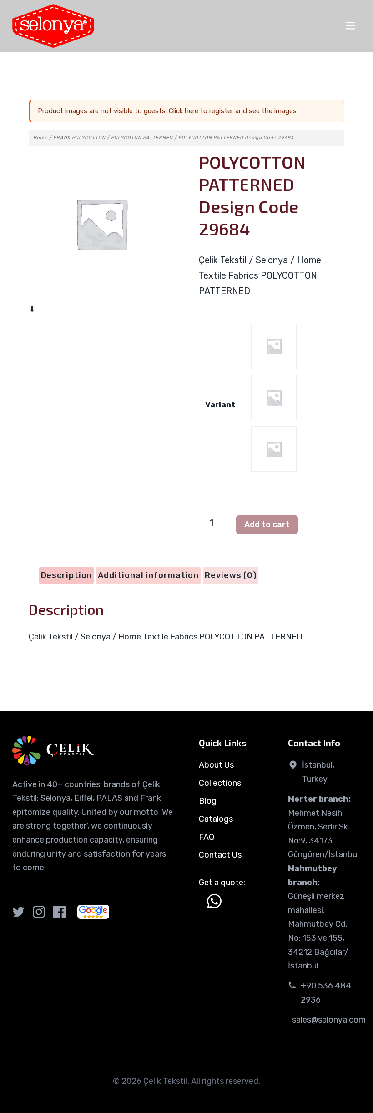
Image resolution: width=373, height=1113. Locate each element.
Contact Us (220, 855)
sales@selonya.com (329, 1020)
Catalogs (216, 819)
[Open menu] (350, 25)
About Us (216, 765)
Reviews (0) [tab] (231, 575)
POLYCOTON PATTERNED (142, 137)
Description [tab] (66, 575)
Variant (220, 404)
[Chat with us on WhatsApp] (214, 901)
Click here (183, 111)
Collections (220, 783)
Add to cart (267, 524)
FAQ (206, 837)
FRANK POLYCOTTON (79, 137)
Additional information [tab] (148, 575)
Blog (208, 801)
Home (40, 137)
